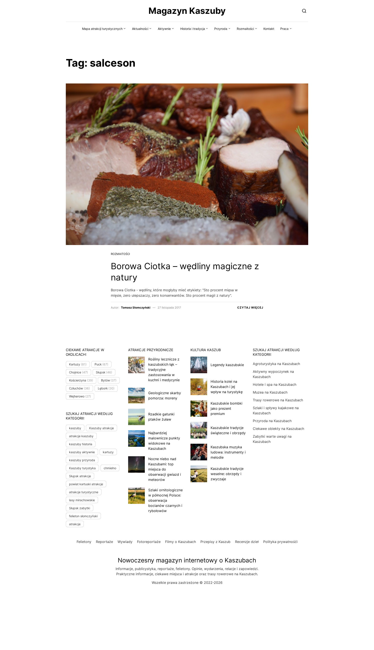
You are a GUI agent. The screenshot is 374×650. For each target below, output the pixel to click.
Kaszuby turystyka (82, 468)
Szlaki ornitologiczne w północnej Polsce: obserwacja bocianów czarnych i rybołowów (165, 500)
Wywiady (125, 542)
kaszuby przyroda (82, 460)
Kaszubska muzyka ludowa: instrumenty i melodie (228, 452)
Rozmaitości (245, 28)
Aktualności (140, 28)
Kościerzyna (81, 380)
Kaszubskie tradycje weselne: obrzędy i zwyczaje (227, 473)
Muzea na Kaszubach (270, 392)
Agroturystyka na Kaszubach (276, 364)
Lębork (106, 388)
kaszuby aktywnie (82, 452)
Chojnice (78, 372)
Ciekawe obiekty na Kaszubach (278, 428)
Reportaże (104, 542)
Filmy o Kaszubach (180, 542)
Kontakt (268, 28)
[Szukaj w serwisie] (304, 10)
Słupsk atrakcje (80, 476)
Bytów (109, 380)
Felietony (84, 542)
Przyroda (220, 28)
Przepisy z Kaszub (215, 542)
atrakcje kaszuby (81, 436)
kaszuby (75, 428)
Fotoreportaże (149, 542)
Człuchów (79, 388)
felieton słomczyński (83, 516)
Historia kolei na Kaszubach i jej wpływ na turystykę (227, 386)
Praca (284, 28)
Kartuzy (78, 364)
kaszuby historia (80, 444)
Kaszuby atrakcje (101, 428)
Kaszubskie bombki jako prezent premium (226, 408)
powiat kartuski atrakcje (86, 484)
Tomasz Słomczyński (135, 307)
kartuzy (108, 452)
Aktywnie (164, 28)
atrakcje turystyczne (83, 492)
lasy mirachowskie (82, 500)
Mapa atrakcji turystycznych (102, 28)
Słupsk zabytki (79, 508)
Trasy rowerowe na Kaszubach (278, 400)
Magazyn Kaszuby (187, 10)
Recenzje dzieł (247, 542)
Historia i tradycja (192, 28)
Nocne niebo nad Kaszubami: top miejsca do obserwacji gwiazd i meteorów (164, 469)
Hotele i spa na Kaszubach (274, 384)
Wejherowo (80, 396)
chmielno (110, 468)
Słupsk (104, 372)
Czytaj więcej (250, 307)
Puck (101, 364)
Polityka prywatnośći (280, 542)
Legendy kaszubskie (227, 365)
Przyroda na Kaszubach (272, 421)
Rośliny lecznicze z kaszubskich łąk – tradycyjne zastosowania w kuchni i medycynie (164, 369)
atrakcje (75, 524)
